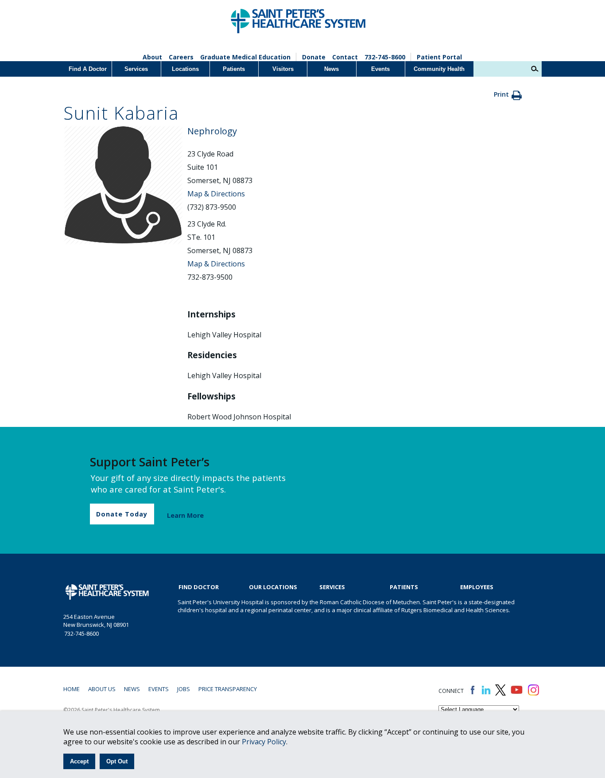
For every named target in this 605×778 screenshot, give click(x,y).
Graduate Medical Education (245, 57)
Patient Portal (439, 57)
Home (71, 689)
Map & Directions (216, 194)
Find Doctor (198, 587)
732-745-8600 (385, 57)
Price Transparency (227, 689)
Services (136, 69)
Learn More (185, 515)
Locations (185, 69)
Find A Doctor (88, 69)
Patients (234, 69)
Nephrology (212, 131)
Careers (181, 57)
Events (380, 69)
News (331, 69)
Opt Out (117, 761)
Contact (345, 57)
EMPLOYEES (476, 587)
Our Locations (273, 587)
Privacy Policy (264, 742)
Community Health (439, 69)
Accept (79, 761)
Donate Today (121, 514)
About (152, 57)
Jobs (183, 689)
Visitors (283, 69)
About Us (102, 689)
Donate (314, 57)
